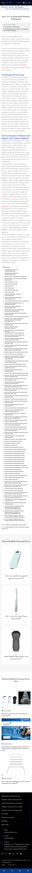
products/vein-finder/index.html (12, 443)
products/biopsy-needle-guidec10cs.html (14, 453)
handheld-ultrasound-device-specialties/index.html (12, 270)
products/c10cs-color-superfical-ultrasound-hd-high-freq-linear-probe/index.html (16, 349)
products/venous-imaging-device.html (14, 447)
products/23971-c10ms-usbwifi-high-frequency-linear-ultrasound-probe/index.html (16, 386)
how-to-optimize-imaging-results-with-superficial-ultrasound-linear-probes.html (14, 516)
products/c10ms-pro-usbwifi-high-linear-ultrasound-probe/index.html (14, 382)
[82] (21, 658)
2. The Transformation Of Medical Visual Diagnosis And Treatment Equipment (16, 29)
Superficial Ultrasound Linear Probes (12, 803)
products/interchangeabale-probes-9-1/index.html (17, 301)
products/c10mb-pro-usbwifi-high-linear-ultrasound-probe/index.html (15, 335)
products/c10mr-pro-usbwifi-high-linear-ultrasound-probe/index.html (14, 339)
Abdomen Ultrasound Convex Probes (12, 806)
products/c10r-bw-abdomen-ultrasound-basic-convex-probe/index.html (16, 429)
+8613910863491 (9, 838)
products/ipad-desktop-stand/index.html (14, 477)
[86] (5, 749)
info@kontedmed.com (10, 832)
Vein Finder (5, 814)
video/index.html (9, 286)
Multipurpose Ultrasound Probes (11, 796)
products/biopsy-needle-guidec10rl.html (14, 461)
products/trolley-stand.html (11, 479)
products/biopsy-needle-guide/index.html (15, 451)
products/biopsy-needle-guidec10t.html (14, 463)
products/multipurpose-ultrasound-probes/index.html (13, 294)
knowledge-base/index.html (11, 290)
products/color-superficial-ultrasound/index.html (16, 373)
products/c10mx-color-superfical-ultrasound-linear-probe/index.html (15, 379)
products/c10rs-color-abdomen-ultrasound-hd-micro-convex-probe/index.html (16, 424)
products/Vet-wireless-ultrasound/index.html (15, 439)
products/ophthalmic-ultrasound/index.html (15, 364)
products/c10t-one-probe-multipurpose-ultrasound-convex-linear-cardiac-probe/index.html (14, 320)
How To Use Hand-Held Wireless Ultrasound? (17, 9)
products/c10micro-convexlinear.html (14, 354)
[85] (2, 740)
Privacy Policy (11, 864)
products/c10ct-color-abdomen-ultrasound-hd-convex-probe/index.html (16, 420)
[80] (20, 618)
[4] (7, 528)
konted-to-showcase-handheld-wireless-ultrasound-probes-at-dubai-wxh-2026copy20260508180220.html (14, 507)
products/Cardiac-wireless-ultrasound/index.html (16, 316)
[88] (17, 783)
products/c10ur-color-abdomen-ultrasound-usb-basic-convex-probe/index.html (16, 417)
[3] (25, 524)
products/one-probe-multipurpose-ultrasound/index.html (13, 307)
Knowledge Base (19, 7)
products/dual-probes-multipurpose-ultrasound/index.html (13, 298)
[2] (8, 205)
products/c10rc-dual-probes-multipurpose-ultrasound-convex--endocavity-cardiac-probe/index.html (15, 357)
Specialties (5, 821)
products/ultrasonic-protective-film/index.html (16, 475)
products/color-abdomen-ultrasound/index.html (16, 408)
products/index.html (9, 292)
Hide (14, 24)
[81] (16, 654)
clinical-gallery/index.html (11, 282)
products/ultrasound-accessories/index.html (15, 449)
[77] (16, 574)
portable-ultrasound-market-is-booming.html (15, 276)
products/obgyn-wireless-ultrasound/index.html (16, 352)
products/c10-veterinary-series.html (13, 441)
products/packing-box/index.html (13, 469)
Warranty (11, 7)
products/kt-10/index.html (11, 445)
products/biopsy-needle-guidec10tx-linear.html (16, 465)
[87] (2, 775)
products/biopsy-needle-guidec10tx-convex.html (16, 467)
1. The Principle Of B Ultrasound (11, 27)
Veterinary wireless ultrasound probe (12, 810)
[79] (16, 614)
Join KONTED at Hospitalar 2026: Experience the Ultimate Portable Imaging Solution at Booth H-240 (16, 748)
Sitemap (4, 864)
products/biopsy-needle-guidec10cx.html (15, 457)
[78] (23, 578)
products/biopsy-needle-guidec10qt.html (14, 459)
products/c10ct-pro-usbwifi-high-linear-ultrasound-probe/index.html (14, 410)
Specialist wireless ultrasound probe (12, 799)
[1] (8, 67)
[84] (10, 715)
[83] (2, 707)
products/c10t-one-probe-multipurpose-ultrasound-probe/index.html (14, 310)
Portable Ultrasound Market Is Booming (15, 524)
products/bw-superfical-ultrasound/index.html (16, 399)
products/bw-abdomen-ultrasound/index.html (16, 427)
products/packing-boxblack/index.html (14, 471)
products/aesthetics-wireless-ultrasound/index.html (12, 327)
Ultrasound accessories (8, 817)
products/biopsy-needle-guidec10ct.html (14, 455)
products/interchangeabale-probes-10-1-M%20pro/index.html (14, 303)
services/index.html (9, 288)
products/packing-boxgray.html (12, 473)
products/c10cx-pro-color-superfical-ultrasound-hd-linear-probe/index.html (16, 376)
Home (5, 7)
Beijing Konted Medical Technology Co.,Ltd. (19, 860)
